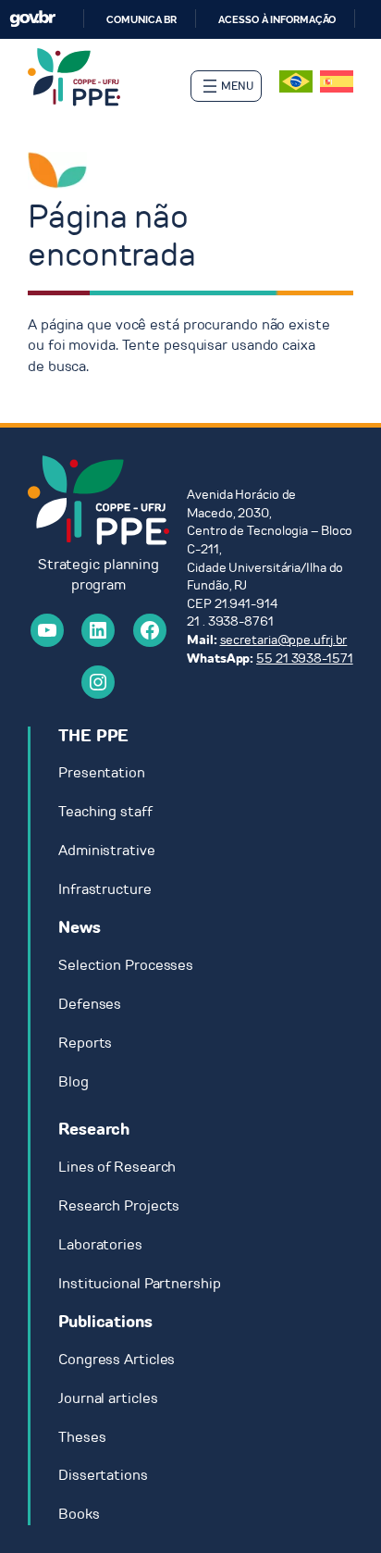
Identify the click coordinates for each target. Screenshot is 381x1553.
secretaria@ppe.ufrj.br (284, 640)
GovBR (32, 19)
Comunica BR (141, 19)
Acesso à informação (277, 19)
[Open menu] (226, 86)
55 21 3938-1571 (304, 658)
